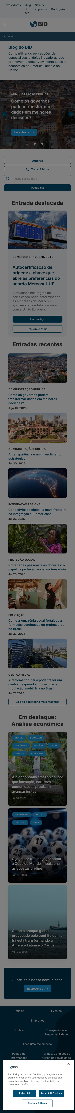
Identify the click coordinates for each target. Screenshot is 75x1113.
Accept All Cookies (51, 1093)
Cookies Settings (37, 1103)
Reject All (24, 1093)
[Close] (68, 1063)
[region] (38, 1085)
